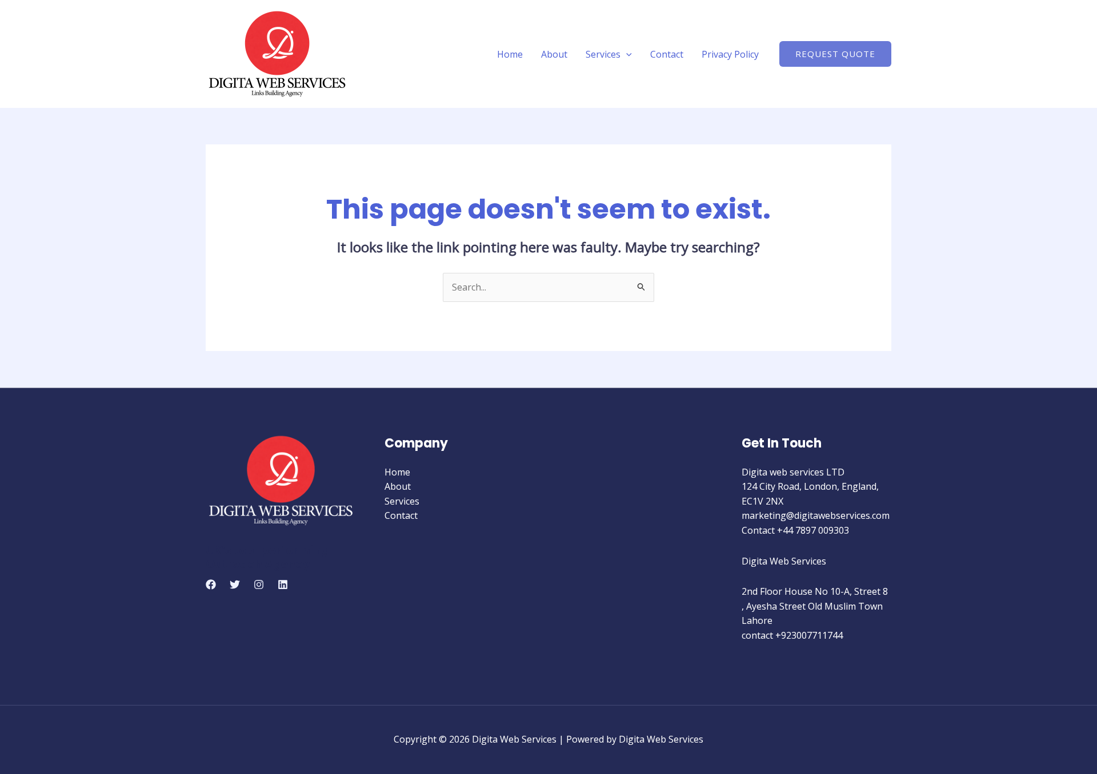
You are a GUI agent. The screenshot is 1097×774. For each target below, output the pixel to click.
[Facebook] (211, 584)
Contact (666, 54)
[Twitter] (235, 584)
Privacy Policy (730, 54)
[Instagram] (259, 584)
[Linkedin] (283, 584)
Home (510, 54)
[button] (626, 54)
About (554, 54)
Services (603, 54)
